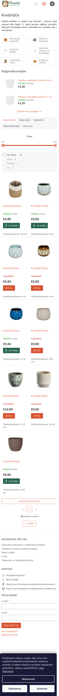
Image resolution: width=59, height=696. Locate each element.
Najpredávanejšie (11, 126)
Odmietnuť (14, 688)
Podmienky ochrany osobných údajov (19, 548)
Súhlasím (42, 688)
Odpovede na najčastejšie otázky (17, 560)
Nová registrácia (9, 631)
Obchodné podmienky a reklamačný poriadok (23, 544)
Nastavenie (28, 678)
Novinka (12, 163)
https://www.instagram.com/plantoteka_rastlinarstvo (31, 588)
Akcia (11, 159)
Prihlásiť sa (11, 625)
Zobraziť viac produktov (28, 111)
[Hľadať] (36, 4)
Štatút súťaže (8, 552)
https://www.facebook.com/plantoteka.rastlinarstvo (30, 584)
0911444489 (12, 579)
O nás (4, 556)
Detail (9, 288)
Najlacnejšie (24, 120)
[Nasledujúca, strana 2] (29, 509)
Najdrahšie (38, 120)
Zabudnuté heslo (10, 634)
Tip (10, 167)
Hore (31, 523)
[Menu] (52, 4)
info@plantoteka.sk (15, 575)
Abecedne (28, 126)
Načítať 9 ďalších (29, 501)
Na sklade (14, 154)
